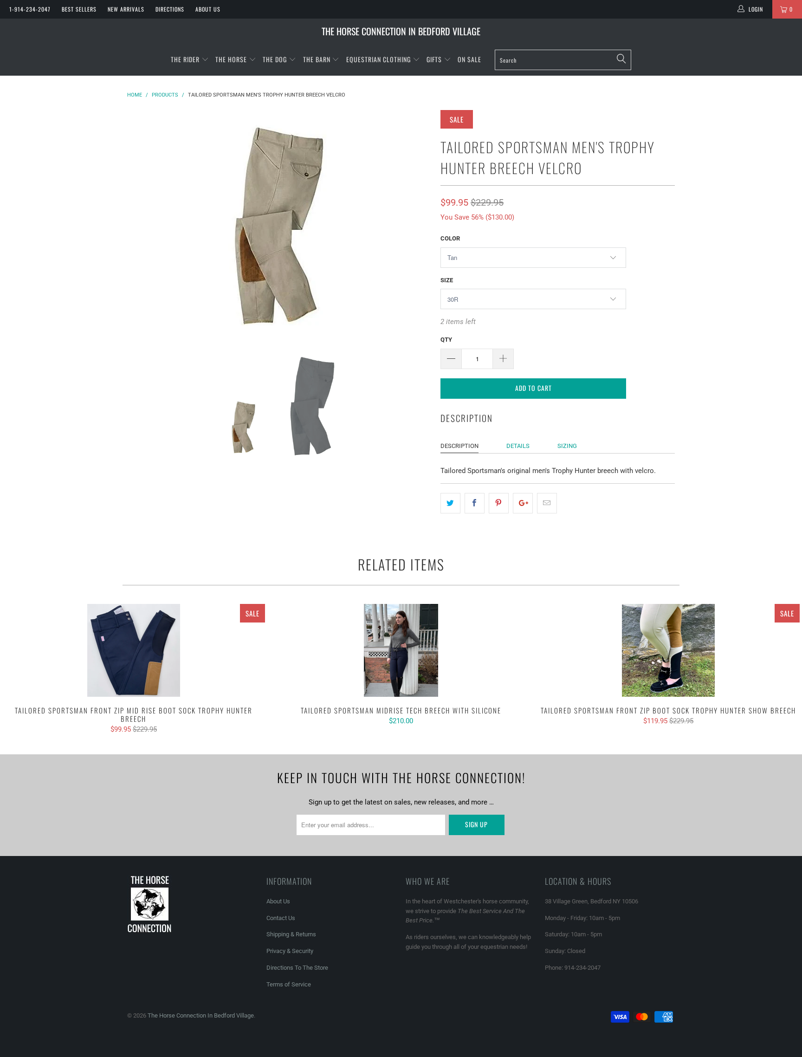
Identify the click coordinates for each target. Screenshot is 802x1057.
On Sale (469, 59)
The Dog (276, 59)
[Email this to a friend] (547, 503)
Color (450, 238)
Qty (446, 339)
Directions (169, 9)
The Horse (231, 59)
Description (459, 445)
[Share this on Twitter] (450, 503)
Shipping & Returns (291, 934)
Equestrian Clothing (379, 59)
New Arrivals (126, 9)
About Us (207, 9)
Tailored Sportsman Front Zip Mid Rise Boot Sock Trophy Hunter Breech (133, 650)
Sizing (567, 445)
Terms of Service (288, 984)
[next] (415, 226)
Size (446, 280)
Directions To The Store (297, 967)
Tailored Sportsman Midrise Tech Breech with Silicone (401, 650)
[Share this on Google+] (523, 503)
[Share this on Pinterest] (499, 503)
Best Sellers (79, 9)
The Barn (316, 59)
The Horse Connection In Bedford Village (401, 31)
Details (518, 445)
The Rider (185, 59)
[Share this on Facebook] (475, 503)
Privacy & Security (289, 950)
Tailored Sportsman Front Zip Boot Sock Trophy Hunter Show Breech (668, 650)
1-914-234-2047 (30, 9)
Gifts (435, 59)
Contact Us (280, 917)
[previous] (143, 226)
